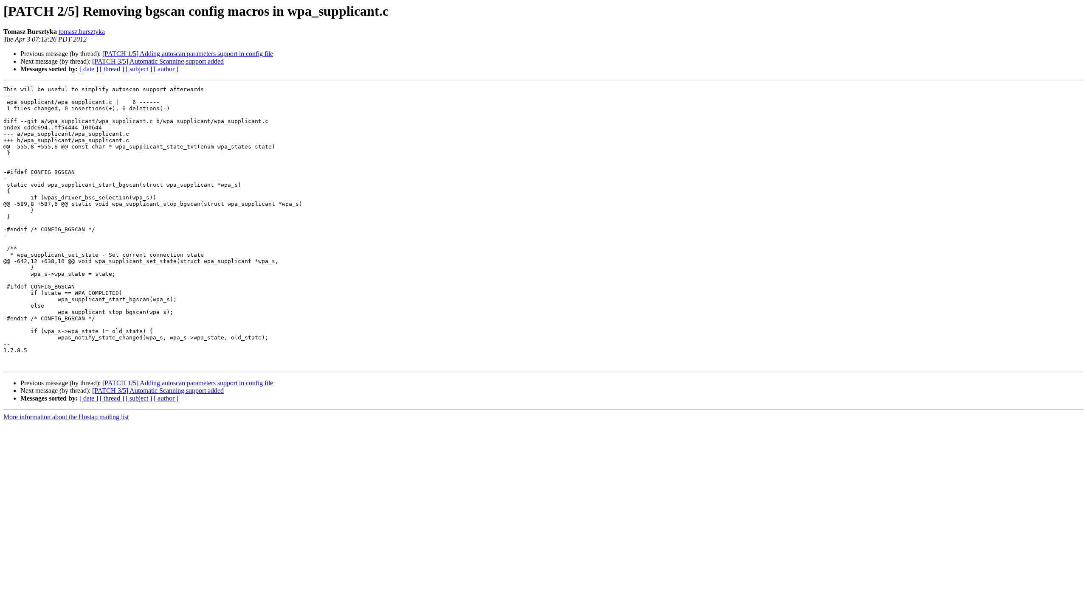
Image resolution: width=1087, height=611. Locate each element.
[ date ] (88, 69)
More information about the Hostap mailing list (66, 416)
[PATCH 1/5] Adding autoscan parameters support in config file (187, 53)
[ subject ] (139, 69)
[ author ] (166, 69)
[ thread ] (112, 69)
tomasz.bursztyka (82, 31)
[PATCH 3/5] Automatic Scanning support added (158, 61)
